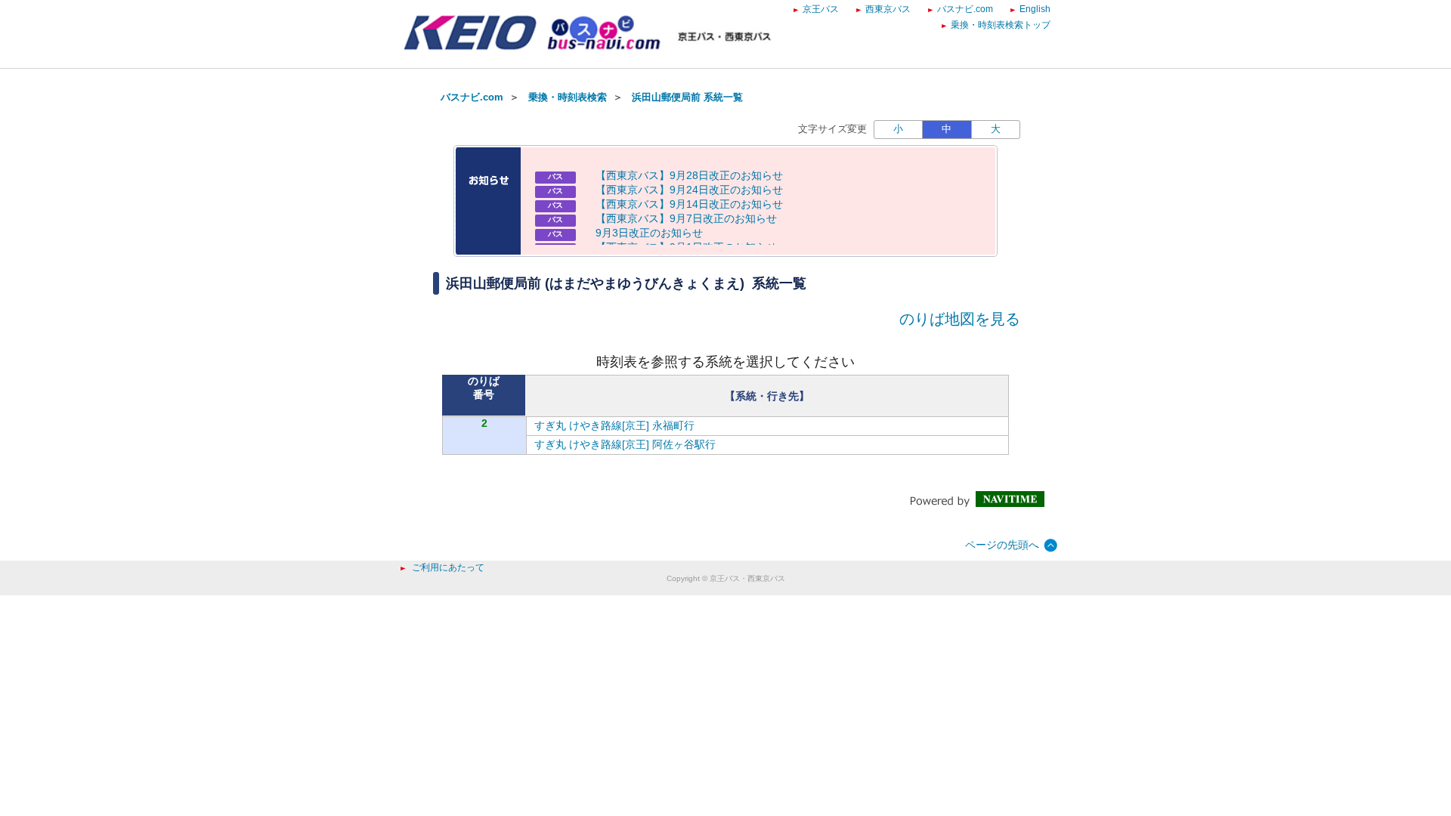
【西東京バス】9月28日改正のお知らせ (689, 175)
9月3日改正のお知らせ (649, 233)
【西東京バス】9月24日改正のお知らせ (689, 190)
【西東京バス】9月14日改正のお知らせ (689, 204)
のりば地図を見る (959, 319)
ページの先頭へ (1002, 545)
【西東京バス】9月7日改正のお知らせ (686, 218)
